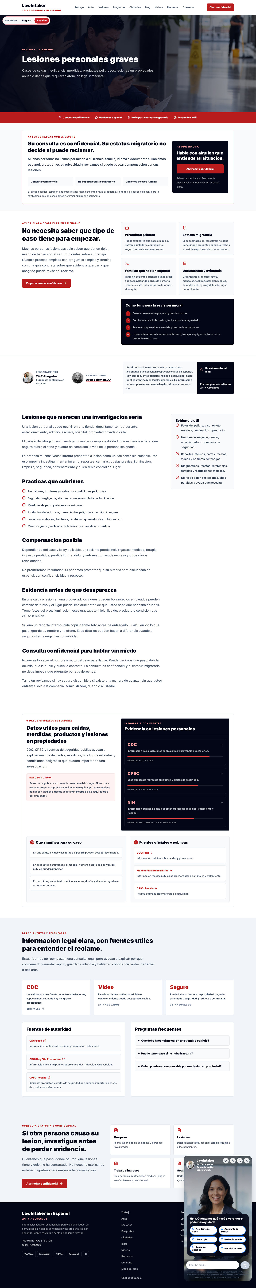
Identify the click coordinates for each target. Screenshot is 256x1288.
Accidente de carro (201, 1230)
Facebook (74, 1254)
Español (42, 20)
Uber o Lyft (201, 1239)
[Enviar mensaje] (245, 1265)
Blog (147, 7)
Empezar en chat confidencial (44, 283)
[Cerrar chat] (247, 1160)
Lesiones (103, 7)
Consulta (188, 7)
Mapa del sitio (129, 1268)
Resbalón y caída (233, 1239)
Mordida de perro (233, 1248)
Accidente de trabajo (229, 1230)
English (26, 20)
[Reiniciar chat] (240, 1160)
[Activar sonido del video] (226, 1160)
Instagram (44, 1254)
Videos (159, 7)
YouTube (28, 1254)
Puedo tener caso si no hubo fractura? (167, 1053)
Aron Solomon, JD (98, 379)
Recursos (173, 7)
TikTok (59, 1254)
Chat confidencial (220, 7)
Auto (91, 7)
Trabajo (79, 7)
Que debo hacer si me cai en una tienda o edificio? (175, 1040)
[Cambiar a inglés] (233, 1160)
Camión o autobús (199, 1248)
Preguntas (119, 7)
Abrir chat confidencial (200, 168)
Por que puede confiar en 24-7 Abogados (215, 386)
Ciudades (135, 7)
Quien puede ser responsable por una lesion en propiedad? (181, 1066)
